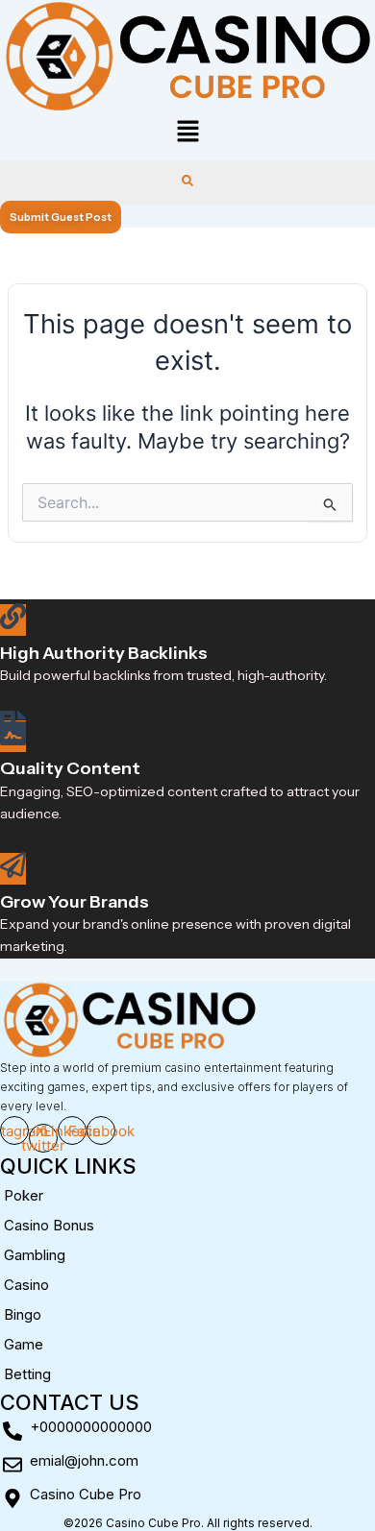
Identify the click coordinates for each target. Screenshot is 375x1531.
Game (23, 1344)
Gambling (34, 1255)
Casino (26, 1285)
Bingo (22, 1314)
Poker (23, 1195)
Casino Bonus (49, 1225)
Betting (27, 1374)
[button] (187, 133)
